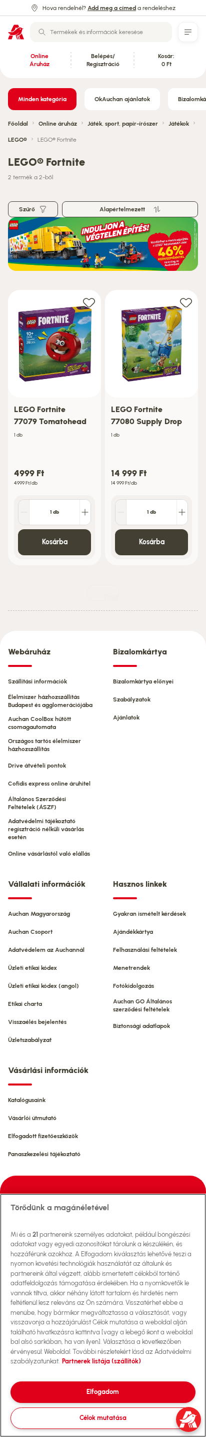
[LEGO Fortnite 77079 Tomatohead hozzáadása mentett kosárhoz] (89, 302)
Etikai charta (25, 1003)
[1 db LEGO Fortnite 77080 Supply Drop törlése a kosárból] (121, 512)
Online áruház (57, 123)
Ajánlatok (126, 717)
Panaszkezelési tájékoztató (44, 1154)
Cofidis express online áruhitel (49, 783)
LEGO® (17, 139)
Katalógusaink (27, 1100)
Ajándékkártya (133, 931)
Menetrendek (131, 967)
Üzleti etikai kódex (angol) (43, 985)
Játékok (178, 123)
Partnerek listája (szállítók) (101, 1361)
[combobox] (101, 32)
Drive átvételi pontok (37, 765)
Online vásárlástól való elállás (49, 853)
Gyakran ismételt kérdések (149, 913)
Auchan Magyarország (39, 913)
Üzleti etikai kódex (32, 967)
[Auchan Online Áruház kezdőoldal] (16, 32)
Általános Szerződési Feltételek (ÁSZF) (37, 803)
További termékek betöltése (111, 597)
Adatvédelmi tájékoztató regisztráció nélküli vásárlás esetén (46, 829)
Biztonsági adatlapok (141, 1025)
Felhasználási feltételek (145, 949)
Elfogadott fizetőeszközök (43, 1136)
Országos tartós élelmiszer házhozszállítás (44, 745)
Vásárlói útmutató (32, 1118)
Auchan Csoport (30, 931)
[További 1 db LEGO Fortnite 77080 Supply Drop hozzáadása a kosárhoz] (182, 512)
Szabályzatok (131, 699)
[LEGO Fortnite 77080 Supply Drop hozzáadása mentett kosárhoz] (186, 302)
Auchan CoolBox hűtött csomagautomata (39, 723)
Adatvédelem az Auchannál (46, 949)
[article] (54, 427)
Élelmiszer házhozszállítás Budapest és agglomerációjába (50, 700)
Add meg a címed (112, 8)
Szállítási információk (37, 681)
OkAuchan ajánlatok (122, 99)
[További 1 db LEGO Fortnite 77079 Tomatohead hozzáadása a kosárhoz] (85, 512)
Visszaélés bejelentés (37, 1021)
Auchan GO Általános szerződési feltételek (142, 1005)
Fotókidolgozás (133, 985)
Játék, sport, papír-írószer (123, 123)
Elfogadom (102, 1391)
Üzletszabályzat (30, 1039)
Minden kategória (42, 99)
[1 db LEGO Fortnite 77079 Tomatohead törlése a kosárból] (24, 512)
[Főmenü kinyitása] (188, 32)
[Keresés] (42, 32)
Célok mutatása (103, 1417)
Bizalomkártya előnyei (143, 681)
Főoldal (18, 123)
